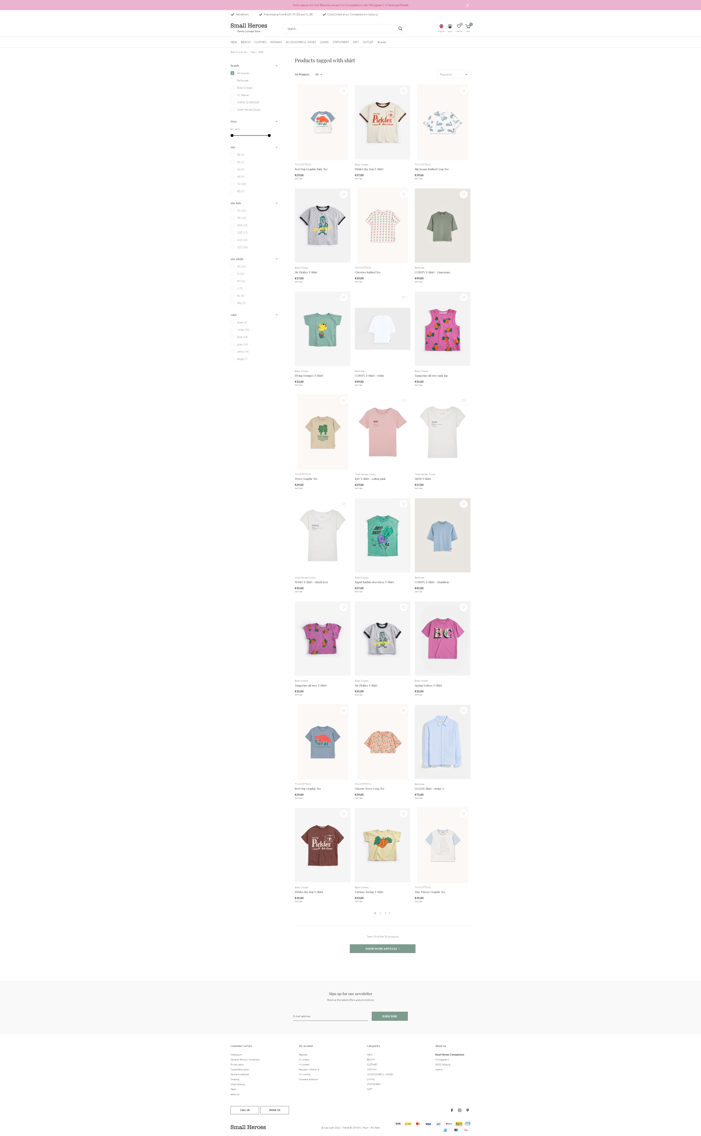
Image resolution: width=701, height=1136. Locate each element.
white (243, 329)
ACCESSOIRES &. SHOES (301, 42)
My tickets (304, 1064)
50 (240, 154)
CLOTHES (260, 42)
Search (400, 28)
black (242, 322)
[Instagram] (459, 1110)
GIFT (356, 42)
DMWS (357, 1127)
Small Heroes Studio (249, 109)
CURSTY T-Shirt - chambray (432, 582)
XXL (241, 303)
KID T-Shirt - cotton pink (370, 479)
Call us (245, 1110)
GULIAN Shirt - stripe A (429, 788)
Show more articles (381, 948)
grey (242, 344)
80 (240, 191)
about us (235, 1094)
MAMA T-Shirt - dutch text (311, 582)
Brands (382, 42)
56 (240, 162)
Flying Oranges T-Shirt (309, 375)
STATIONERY (341, 42)
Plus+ (366, 1127)
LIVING (324, 42)
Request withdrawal (309, 1069)
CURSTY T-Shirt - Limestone (432, 272)
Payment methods (240, 1074)
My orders (304, 1059)
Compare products (308, 1079)
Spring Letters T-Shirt (428, 685)
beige (242, 359)
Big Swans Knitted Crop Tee (432, 169)
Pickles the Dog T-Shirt (369, 169)
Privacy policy (237, 1064)
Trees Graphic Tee (306, 479)
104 (242, 225)
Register (303, 1054)
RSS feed (375, 1127)
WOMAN (276, 42)
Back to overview (239, 51)
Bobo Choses (244, 87)
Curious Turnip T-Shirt (369, 892)
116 (242, 240)
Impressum (236, 1054)
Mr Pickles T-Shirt (306, 272)
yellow (243, 351)
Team (233, 1089)
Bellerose (242, 80)
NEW (234, 42)
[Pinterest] (467, 1110)
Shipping (235, 1079)
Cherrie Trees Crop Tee (369, 788)
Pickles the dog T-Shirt (309, 892)
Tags (253, 51)
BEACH (245, 42)
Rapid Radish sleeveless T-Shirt (374, 582)
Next (389, 913)
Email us (274, 1110)
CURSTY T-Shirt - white (369, 375)
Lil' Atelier (243, 95)
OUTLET (368, 42)
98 (241, 218)
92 (241, 210)
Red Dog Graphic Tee (308, 788)
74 (241, 184)
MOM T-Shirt (423, 479)
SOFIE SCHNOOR (248, 102)
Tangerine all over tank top (431, 375)
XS (241, 266)
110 (242, 232)
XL (240, 295)
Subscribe (389, 1016)
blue (242, 337)
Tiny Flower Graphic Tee (430, 892)
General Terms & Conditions (245, 1059)
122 (242, 247)
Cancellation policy (240, 1069)
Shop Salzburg (238, 1084)
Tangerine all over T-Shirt (311, 685)
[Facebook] (452, 1110)
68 (240, 176)
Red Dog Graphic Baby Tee (311, 169)
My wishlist (305, 1074)
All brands (243, 73)
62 (240, 169)
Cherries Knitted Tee (368, 272)
